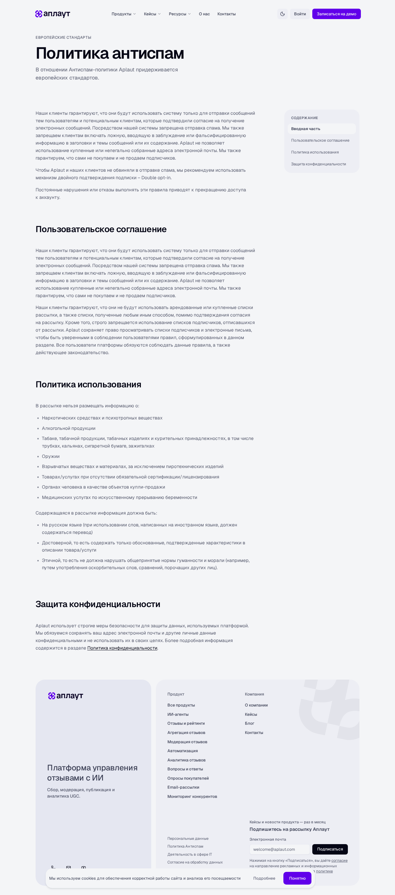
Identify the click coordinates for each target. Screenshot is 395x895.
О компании (256, 705)
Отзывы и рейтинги (186, 723)
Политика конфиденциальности (122, 648)
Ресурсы (177, 13)
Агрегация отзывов (186, 732)
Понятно (297, 878)
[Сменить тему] (282, 14)
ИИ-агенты (178, 714)
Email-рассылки (183, 787)
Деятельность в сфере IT (189, 854)
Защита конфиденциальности (318, 164)
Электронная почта (268, 839)
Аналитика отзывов (186, 760)
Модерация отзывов (187, 741)
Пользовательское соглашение (320, 140)
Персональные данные (187, 838)
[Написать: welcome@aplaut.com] (68, 867)
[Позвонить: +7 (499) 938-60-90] (53, 867)
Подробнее (264, 878)
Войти (300, 13)
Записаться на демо (336, 13)
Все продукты (181, 705)
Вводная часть (305, 128)
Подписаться (330, 849)
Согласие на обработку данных (195, 862)
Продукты (121, 13)
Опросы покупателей (188, 778)
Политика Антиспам (185, 846)
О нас (204, 13)
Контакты (226, 13)
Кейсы (150, 13)
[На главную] (52, 14)
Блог (249, 723)
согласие (339, 860)
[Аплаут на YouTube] (83, 867)
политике (324, 871)
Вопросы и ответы (185, 769)
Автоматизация (182, 750)
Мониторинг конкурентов (192, 796)
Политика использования (315, 152)
